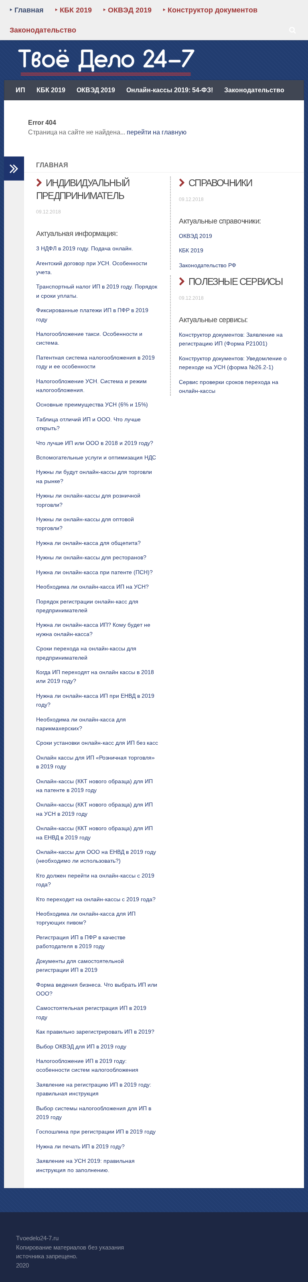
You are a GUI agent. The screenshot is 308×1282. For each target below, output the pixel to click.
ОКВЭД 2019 (96, 90)
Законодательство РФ (207, 265)
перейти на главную (156, 132)
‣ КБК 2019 (73, 10)
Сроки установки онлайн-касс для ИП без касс (97, 743)
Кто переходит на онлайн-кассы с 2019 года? (96, 899)
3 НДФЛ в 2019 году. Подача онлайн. (84, 248)
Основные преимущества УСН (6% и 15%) (92, 404)
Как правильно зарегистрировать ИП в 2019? (95, 1031)
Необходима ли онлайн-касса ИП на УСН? (92, 586)
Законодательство (43, 30)
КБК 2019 (50, 90)
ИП (20, 90)
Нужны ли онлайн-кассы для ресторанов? (91, 557)
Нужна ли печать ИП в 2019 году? (80, 1146)
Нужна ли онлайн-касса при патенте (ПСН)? (94, 572)
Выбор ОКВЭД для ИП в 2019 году (81, 1046)
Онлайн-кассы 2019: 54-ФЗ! (169, 90)
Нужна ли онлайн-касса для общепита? (88, 543)
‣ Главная (27, 10)
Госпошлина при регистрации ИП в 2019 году (96, 1131)
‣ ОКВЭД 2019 (127, 10)
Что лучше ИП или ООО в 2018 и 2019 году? (94, 443)
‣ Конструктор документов (210, 10)
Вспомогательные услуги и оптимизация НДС (96, 457)
